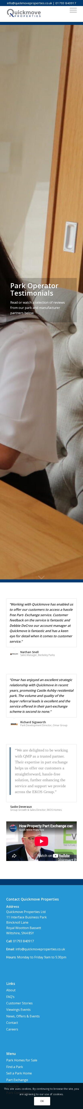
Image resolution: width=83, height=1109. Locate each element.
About (11, 990)
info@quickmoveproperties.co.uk (29, 3)
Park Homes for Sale (21, 1060)
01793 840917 (65, 3)
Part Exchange (17, 1080)
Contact (12, 1022)
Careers (12, 1029)
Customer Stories (19, 1003)
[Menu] (71, 10)
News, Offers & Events (23, 1016)
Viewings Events (18, 1009)
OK (42, 1101)
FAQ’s (10, 997)
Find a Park (14, 1067)
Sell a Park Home (19, 1073)
